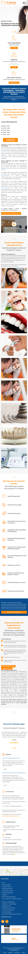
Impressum (10, 952)
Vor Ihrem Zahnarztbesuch (8, 910)
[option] (14, 17)
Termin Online (14, 82)
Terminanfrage (6, 668)
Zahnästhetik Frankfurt (7, 888)
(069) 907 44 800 (14, 45)
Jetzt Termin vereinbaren (14, 612)
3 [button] (15, 31)
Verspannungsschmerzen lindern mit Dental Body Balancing (14, 772)
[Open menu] (23, 2)
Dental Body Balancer (7, 912)
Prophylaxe (4, 894)
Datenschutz (17, 952)
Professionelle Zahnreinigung (8, 896)
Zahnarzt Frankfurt (6, 884)
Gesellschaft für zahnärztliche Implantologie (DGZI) (13, 830)
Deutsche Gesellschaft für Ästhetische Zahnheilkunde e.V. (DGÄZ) (11, 826)
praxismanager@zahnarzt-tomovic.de (10, 816)
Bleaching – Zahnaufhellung (8, 902)
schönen (3, 204)
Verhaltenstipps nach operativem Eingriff (12, 839)
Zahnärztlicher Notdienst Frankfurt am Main (12, 914)
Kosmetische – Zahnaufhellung (9, 904)
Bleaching (3, 169)
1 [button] (12, 31)
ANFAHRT (14, 67)
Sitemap (4, 952)
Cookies (23, 952)
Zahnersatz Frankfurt (6, 886)
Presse (3, 882)
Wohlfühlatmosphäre (6, 152)
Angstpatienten (4, 156)
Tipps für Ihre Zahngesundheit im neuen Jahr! (11, 758)
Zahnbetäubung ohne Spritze (8, 908)
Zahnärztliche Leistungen (7, 890)
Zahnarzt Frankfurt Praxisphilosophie (11, 213)
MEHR (14, 281)
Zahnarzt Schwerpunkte (7, 892)
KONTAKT (14, 48)
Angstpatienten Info (8, 666)
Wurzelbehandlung (5, 175)
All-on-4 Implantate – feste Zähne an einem (11, 898)
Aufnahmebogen (7, 837)
